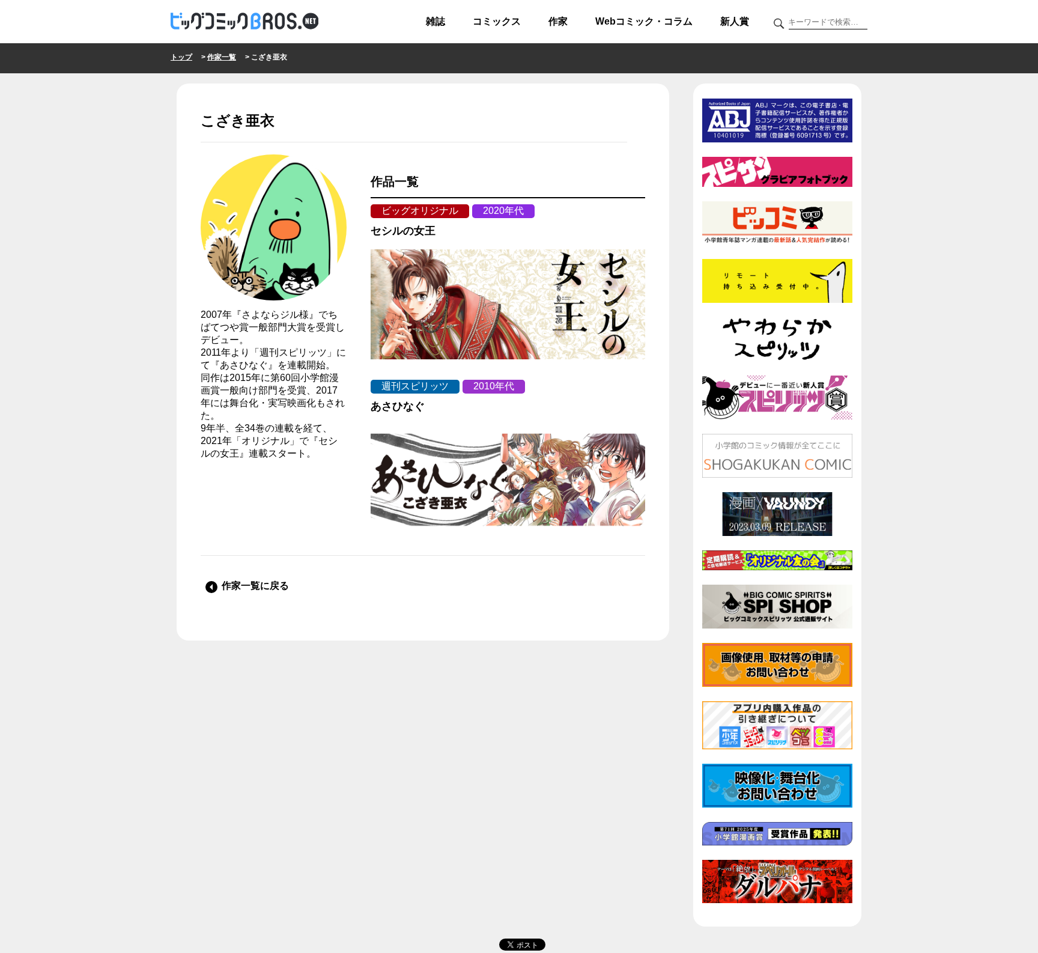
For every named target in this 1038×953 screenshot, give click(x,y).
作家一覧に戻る (255, 585)
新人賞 (734, 21)
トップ (181, 57)
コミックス (497, 21)
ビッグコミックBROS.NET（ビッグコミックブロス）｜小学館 (244, 22)
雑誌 (435, 21)
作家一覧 (221, 57)
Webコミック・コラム (644, 21)
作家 (558, 21)
